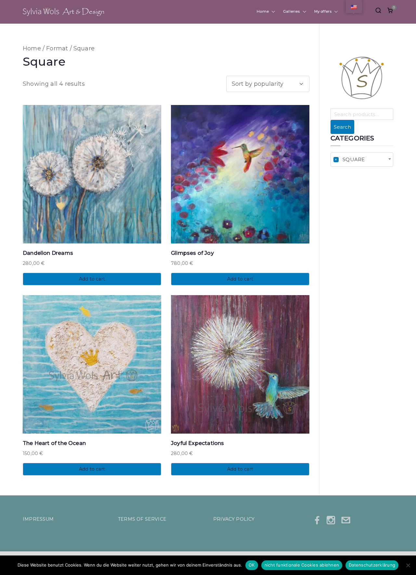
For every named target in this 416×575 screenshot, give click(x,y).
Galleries (291, 11)
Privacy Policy (234, 519)
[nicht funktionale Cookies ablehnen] (408, 565)
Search (342, 127)
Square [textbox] (349, 159)
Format (57, 48)
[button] (272, 11)
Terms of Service (142, 519)
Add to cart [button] (92, 279)
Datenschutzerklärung (372, 565)
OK (252, 565)
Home (263, 11)
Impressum (38, 519)
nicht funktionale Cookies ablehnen (302, 565)
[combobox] (362, 159)
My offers (323, 11)
